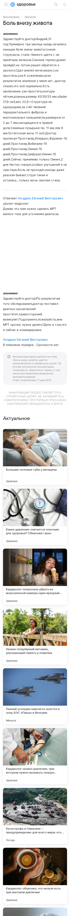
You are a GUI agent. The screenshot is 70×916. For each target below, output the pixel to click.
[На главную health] (25, 4)
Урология (30, 16)
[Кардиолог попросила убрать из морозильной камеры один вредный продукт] (35, 577)
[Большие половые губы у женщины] (35, 457)
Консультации (11, 16)
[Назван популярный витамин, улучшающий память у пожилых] (35, 636)
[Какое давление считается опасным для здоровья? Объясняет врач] (35, 517)
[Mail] (12, 4)
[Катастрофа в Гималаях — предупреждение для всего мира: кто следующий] (35, 816)
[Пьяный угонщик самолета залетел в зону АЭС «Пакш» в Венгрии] (35, 696)
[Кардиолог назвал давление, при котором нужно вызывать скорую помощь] (35, 756)
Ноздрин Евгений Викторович (40, 198)
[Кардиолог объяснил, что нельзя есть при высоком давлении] (35, 876)
